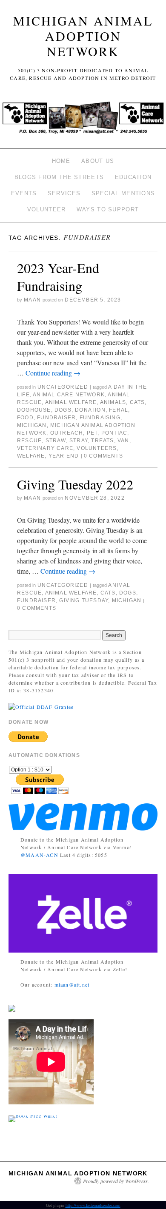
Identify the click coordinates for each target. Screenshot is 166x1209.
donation (90, 410)
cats (137, 402)
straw (56, 441)
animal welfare (71, 402)
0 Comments (103, 456)
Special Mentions (123, 193)
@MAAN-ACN (39, 854)
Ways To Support (108, 209)
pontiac (114, 433)
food (25, 418)
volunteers (97, 448)
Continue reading (53, 372)
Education (133, 177)
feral (118, 410)
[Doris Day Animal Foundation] (41, 705)
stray (78, 441)
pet (92, 433)
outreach (66, 433)
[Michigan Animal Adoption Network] (83, 120)
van (123, 441)
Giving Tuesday (83, 600)
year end (64, 456)
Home (61, 161)
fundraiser (56, 418)
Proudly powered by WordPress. (116, 1181)
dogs (63, 410)
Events (24, 193)
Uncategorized (62, 387)
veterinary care (45, 448)
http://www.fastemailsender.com (93, 1205)
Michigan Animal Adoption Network (83, 36)
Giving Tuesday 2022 (75, 484)
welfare (31, 456)
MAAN (32, 300)
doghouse (34, 410)
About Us (97, 161)
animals (113, 402)
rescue (29, 441)
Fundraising (100, 418)
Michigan (32, 425)
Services (64, 193)
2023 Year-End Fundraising (58, 277)
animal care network (69, 395)
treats (102, 441)
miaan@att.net (72, 984)
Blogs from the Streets (59, 177)
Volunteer (46, 209)
